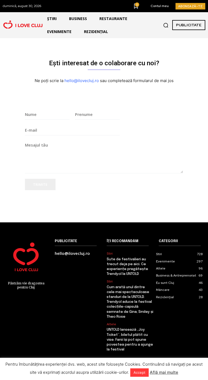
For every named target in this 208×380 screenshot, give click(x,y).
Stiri (110, 253)
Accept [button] (139, 372)
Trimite (40, 184)
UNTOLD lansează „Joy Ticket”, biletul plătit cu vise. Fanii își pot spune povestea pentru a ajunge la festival (130, 339)
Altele (111, 324)
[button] (165, 25)
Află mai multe (164, 372)
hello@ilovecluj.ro (81, 80)
